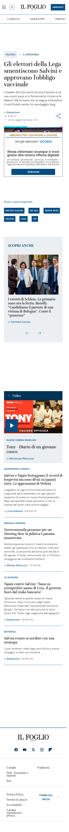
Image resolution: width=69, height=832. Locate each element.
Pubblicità (43, 767)
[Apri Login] (12, 7)
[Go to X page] (33, 749)
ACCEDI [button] (46, 141)
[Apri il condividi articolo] (58, 116)
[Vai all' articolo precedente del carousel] (27, 331)
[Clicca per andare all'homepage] (33, 738)
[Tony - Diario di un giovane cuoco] (33, 414)
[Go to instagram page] (42, 749)
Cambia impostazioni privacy (14, 813)
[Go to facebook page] (16, 749)
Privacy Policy (15, 794)
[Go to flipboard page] (50, 749)
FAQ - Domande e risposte (17, 774)
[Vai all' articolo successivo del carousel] (39, 331)
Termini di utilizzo (17, 799)
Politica (10, 54)
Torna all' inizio (46, 797)
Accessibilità (14, 805)
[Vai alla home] (33, 7)
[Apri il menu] (3, 7)
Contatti (11, 767)
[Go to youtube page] (24, 749)
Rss (9, 780)
